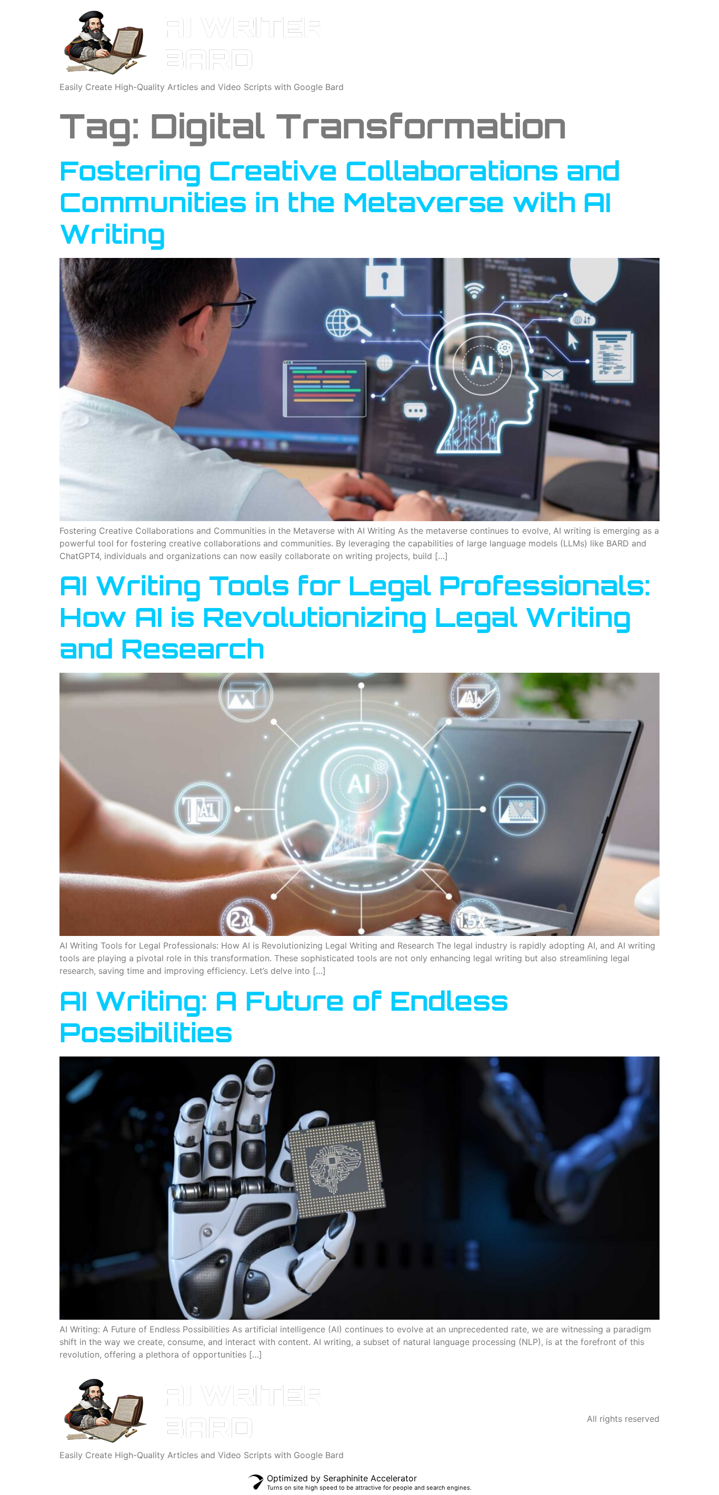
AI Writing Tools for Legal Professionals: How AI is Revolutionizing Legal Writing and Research (355, 617)
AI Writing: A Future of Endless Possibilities (283, 1016)
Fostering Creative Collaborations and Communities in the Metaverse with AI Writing (339, 202)
